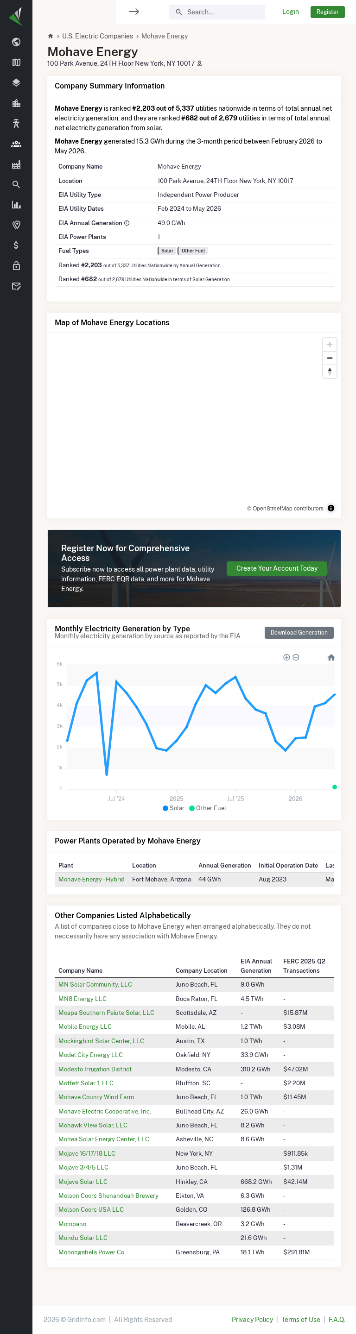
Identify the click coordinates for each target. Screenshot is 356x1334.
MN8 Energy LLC (82, 998)
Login (290, 11)
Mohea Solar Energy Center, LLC (103, 1139)
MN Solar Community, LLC (95, 984)
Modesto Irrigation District (95, 1069)
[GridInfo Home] (50, 36)
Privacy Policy (252, 1319)
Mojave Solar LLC (83, 1181)
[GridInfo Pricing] (16, 246)
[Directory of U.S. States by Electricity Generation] (16, 63)
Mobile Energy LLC (85, 1026)
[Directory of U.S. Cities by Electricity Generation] (16, 104)
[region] (16, 661)
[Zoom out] (330, 358)
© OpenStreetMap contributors (285, 508)
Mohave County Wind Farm (96, 1097)
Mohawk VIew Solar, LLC (92, 1125)
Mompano (72, 1223)
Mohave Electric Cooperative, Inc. (104, 1111)
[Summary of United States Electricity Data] (16, 42)
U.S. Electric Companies (97, 36)
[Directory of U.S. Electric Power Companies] (16, 144)
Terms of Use (300, 1319)
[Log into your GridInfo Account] (16, 266)
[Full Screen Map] (16, 225)
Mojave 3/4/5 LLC (83, 1167)
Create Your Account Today (277, 568)
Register (328, 11)
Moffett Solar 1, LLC (86, 1083)
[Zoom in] (330, 344)
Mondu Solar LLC (83, 1237)
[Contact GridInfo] (16, 287)
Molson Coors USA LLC (91, 1209)
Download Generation (299, 632)
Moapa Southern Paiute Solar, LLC (106, 1012)
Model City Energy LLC (90, 1054)
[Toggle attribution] (331, 508)
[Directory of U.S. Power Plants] (16, 164)
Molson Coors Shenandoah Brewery (108, 1195)
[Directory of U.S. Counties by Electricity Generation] (16, 83)
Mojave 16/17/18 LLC (86, 1153)
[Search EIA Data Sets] (16, 205)
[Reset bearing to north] (330, 371)
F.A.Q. (337, 1319)
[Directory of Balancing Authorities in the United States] (16, 124)
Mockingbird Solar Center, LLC (101, 1041)
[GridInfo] (16, 16)
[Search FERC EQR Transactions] (16, 185)
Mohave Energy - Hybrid (91, 879)
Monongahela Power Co (91, 1252)
